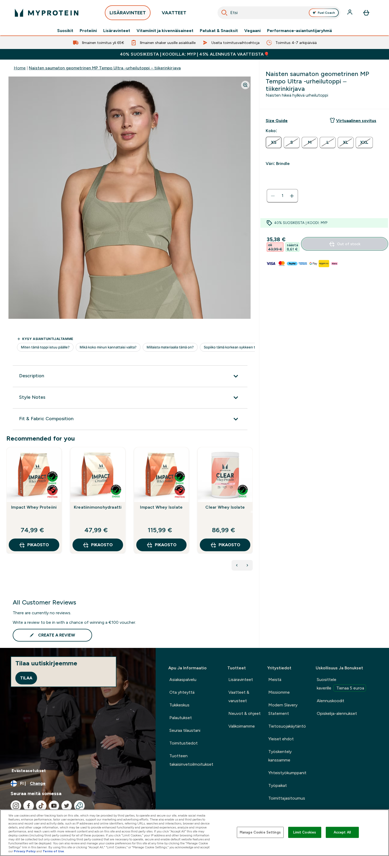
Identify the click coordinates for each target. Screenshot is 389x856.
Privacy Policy (25, 851)
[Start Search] (224, 12)
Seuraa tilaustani (184, 730)
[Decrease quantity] (273, 196)
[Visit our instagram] (16, 805)
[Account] (350, 12)
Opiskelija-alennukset (337, 713)
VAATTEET (174, 12)
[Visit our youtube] (54, 805)
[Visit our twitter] (66, 805)
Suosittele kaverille (340, 683)
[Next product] (247, 565)
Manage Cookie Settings (260, 832)
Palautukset (180, 717)
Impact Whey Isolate (161, 507)
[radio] (274, 142)
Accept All (342, 832)
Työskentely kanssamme (280, 755)
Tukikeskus (179, 705)
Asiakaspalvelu (182, 679)
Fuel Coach (326, 13)
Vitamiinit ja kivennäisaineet (165, 31)
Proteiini (88, 31)
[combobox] (279, 12)
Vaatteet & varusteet (238, 696)
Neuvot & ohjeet (244, 713)
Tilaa (26, 678)
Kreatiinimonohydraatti (97, 507)
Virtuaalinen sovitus (356, 120)
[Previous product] (237, 565)
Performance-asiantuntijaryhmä (299, 31)
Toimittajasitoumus (286, 798)
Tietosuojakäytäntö (287, 726)
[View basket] (366, 12)
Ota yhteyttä (182, 692)
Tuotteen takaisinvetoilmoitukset (191, 760)
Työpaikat (277, 785)
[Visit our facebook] (28, 805)
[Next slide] (252, 512)
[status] (282, 196)
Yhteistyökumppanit (287, 772)
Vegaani (252, 31)
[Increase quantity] (292, 196)
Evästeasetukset (29, 770)
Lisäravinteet (116, 31)
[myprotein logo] (46, 12)
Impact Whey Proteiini (34, 507)
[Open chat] (79, 805)
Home (20, 68)
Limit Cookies (304, 832)
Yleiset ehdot (281, 739)
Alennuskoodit (330, 700)
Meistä (274, 679)
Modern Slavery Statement (282, 709)
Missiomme (279, 692)
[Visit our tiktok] (41, 805)
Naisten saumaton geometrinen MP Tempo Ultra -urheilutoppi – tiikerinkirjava (105, 68)
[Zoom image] (245, 85)
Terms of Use (53, 851)
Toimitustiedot (183, 743)
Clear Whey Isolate (225, 507)
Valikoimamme (241, 726)
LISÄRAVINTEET (128, 12)
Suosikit (65, 31)
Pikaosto (38, 545)
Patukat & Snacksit (219, 31)
